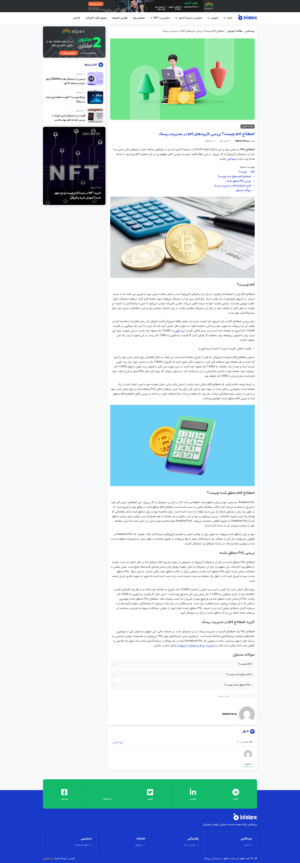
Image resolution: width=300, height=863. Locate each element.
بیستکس (250, 31)
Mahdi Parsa (242, 141)
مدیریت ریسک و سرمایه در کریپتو (196, 646)
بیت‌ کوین (180, 331)
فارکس (76, 18)
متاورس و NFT (162, 18)
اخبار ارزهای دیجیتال (91, 133)
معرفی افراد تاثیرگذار (96, 18)
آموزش (214, 18)
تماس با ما (190, 845)
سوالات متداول (243, 190)
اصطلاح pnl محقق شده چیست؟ (234, 176)
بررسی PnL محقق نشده (239, 181)
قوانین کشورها (119, 18)
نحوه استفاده (82, 845)
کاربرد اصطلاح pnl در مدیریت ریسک (232, 186)
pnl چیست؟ (246, 172)
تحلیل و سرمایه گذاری (190, 18)
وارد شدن (118, 742)
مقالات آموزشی (234, 31)
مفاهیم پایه (139, 18)
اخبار (229, 18)
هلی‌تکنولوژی (48, 858)
